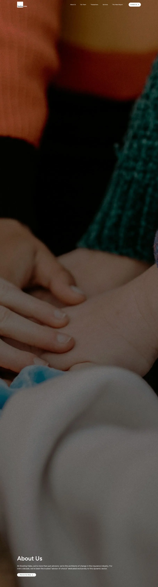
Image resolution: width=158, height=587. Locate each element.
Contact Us (133, 4)
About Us (73, 4)
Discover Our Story (25, 575)
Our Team (83, 4)
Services (105, 4)
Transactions (94, 4)
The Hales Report (117, 4)
